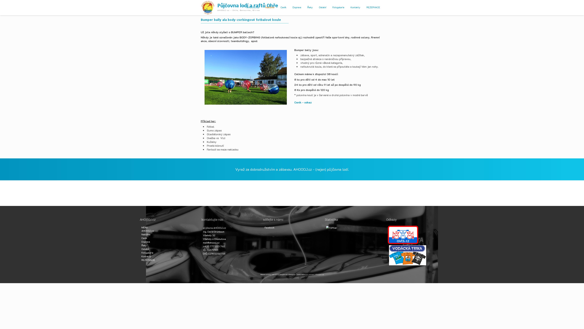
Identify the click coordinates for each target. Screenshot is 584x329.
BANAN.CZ (283, 275)
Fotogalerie (338, 7)
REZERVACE (373, 7)
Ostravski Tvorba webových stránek (301, 275)
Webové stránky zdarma (268, 275)
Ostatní (322, 7)
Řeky (310, 7)
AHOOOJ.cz (253, 7)
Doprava (297, 7)
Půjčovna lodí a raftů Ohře (247, 5)
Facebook (270, 227)
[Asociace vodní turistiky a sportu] (403, 234)
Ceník (283, 7)
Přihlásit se (319, 275)
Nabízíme (269, 7)
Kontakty (355, 7)
